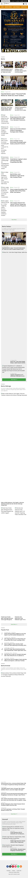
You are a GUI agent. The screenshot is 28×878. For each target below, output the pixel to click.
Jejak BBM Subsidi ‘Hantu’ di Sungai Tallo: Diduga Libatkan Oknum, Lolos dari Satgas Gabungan (13, 789)
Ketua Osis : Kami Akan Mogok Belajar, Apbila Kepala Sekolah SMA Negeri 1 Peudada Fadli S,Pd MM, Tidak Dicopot (6, 109)
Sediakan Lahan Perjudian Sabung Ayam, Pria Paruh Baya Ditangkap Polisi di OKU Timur (7, 71)
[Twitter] (10, 866)
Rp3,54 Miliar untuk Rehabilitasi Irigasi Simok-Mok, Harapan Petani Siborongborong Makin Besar (18, 176)
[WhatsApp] (18, 866)
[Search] (26, 4)
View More (14, 219)
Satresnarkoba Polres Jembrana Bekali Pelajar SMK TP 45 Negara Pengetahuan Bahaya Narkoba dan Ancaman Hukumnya (13, 784)
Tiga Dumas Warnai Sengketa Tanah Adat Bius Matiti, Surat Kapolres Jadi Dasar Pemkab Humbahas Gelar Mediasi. (15, 660)
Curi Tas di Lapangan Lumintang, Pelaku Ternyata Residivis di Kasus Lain (13, 809)
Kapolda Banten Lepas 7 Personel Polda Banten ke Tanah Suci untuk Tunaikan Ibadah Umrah (13, 95)
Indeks (13, 870)
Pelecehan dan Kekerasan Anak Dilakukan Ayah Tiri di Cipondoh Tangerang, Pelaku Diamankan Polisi (20, 618)
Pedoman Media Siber (14, 872)
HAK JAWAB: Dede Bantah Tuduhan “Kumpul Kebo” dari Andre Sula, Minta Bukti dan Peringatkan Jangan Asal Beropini (13, 799)
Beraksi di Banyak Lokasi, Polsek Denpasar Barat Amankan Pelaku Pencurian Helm (13, 804)
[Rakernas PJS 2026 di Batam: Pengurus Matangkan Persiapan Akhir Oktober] (5, 131)
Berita (2, 91)
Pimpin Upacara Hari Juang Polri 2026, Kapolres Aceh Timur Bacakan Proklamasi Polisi (17, 119)
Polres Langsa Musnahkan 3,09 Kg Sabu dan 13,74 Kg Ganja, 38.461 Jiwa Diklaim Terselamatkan (18, 192)
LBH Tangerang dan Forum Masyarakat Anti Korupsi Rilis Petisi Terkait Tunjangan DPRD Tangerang (14, 639)
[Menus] (2, 4)
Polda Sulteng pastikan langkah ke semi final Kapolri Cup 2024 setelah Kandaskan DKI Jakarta (15, 634)
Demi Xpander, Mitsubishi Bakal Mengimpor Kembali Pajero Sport (17, 850)
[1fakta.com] (6, 4)
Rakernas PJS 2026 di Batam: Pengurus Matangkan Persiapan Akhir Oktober (18, 130)
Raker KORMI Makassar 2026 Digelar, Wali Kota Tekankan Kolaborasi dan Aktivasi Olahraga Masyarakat (12, 504)
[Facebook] (7, 866)
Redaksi (8, 870)
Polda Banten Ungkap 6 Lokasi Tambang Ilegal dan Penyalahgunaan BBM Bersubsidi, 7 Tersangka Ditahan (18, 162)
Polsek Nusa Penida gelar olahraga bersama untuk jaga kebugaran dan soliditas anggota (7, 618)
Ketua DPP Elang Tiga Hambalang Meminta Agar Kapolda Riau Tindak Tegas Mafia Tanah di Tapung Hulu (15, 649)
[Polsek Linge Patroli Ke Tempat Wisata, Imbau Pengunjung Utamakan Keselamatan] (14, 837)
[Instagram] (15, 866)
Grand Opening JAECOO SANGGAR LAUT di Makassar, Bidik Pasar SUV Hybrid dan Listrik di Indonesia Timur (17, 833)
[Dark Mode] (24, 4)
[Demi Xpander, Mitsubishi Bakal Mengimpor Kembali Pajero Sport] (14, 846)
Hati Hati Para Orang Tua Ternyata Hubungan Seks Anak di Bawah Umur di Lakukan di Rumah (15, 655)
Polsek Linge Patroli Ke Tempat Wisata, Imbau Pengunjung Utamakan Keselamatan (17, 841)
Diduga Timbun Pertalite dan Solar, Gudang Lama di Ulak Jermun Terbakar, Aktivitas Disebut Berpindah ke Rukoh (21, 71)
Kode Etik (19, 870)
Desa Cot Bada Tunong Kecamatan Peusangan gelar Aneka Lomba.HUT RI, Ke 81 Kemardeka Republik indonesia (18, 143)
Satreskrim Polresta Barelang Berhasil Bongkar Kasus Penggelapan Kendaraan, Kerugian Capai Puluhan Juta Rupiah (14, 794)
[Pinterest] (13, 866)
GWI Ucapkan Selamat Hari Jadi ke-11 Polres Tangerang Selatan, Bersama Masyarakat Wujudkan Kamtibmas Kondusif (18, 205)
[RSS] (21, 866)
